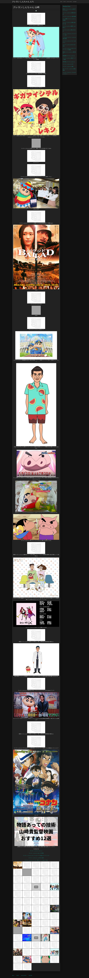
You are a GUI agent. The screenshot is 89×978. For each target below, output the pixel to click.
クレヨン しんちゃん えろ (23, 1)
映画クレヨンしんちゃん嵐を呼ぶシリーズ (69, 10)
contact (64, 1)
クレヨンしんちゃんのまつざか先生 (69, 45)
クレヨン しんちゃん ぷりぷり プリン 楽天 (69, 34)
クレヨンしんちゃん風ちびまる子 (69, 30)
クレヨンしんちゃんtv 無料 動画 (69, 16)
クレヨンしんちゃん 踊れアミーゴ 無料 (69, 59)
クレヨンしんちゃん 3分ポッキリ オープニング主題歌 (69, 49)
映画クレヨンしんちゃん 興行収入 (69, 53)
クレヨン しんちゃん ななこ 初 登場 (36, 853)
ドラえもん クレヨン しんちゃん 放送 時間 (69, 38)
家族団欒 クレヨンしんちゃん (69, 55)
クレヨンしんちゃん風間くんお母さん (69, 27)
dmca (61, 1)
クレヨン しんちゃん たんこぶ (36, 850)
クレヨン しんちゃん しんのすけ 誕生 (36, 857)
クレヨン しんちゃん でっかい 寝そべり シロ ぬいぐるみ (36, 860)
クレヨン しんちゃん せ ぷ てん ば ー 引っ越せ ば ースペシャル (36, 855)
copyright (74, 1)
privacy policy (69, 1)
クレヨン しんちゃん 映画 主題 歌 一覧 (69, 23)
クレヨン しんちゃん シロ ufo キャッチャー (69, 73)
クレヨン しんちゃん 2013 (68, 64)
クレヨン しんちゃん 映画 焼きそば (69, 13)
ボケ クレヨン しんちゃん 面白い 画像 (69, 69)
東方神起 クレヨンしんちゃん (69, 61)
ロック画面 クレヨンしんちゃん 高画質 (69, 19)
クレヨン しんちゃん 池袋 (68, 66)
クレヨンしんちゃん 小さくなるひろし (69, 42)
